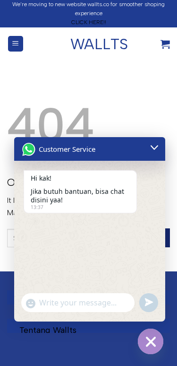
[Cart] (165, 44)
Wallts (88, 44)
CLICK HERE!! (88, 22)
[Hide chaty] (150, 341)
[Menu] (16, 44)
